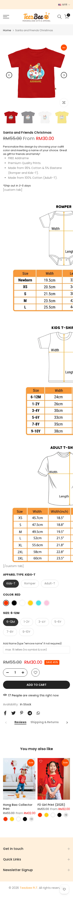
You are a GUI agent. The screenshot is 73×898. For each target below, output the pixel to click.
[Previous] (9, 75)
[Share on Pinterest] (22, 713)
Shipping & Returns (44, 722)
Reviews (20, 722)
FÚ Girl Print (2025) (51, 805)
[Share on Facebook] (5, 713)
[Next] (64, 75)
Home (7, 30)
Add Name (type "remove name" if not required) (32, 643)
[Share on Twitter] (13, 713)
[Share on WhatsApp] (38, 713)
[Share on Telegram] (30, 713)
